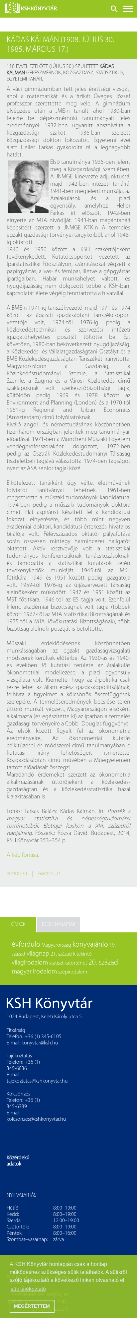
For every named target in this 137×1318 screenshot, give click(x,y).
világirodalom (30, 963)
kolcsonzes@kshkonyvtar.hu (36, 1119)
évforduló (49, 874)
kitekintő (82, 954)
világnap (38, 954)
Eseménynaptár (58, 924)
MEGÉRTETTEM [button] (32, 1306)
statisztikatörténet (68, 963)
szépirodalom (72, 972)
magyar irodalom (34, 972)
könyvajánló (90, 945)
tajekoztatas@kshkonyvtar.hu (37, 1081)
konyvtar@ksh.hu (40, 1043)
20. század (103, 963)
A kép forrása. (23, 855)
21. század (61, 954)
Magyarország (56, 945)
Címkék (18, 924)
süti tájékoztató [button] (28, 1289)
